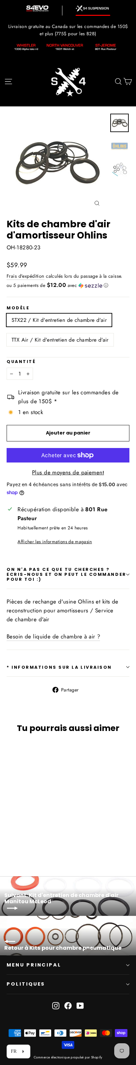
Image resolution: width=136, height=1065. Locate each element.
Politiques (26, 984)
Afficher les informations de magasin (54, 541)
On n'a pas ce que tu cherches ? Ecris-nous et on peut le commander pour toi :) (66, 574)
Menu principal (34, 965)
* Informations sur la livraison (59, 667)
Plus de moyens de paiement (68, 472)
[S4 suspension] (93, 8)
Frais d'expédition (26, 276)
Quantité (21, 361)
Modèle (18, 307)
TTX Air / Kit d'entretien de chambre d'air (60, 340)
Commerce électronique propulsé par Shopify (68, 1057)
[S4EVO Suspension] (37, 8)
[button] (68, 285)
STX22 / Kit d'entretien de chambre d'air (59, 320)
